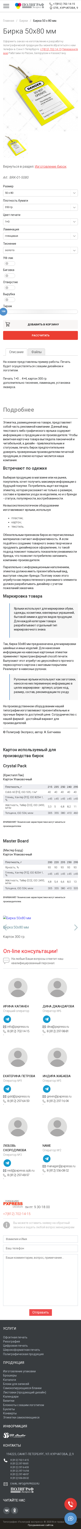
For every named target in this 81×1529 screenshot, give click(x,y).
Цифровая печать (15, 1345)
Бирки (24, 20)
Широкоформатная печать (21, 1349)
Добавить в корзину (43, 324)
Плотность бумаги (15, 200)
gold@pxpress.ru (18, 1096)
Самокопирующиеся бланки (22, 1388)
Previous (5, 927)
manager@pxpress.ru (61, 1166)
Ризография (11, 1341)
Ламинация (11, 229)
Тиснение (9, 243)
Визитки (8, 1400)
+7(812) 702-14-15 (64, 3)
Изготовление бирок (50, 166)
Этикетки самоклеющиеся (21, 1417)
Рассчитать (40, 335)
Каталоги (9, 1379)
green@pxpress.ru (59, 1096)
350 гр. (9, 207)
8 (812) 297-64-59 (18, 1101)
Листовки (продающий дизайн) (24, 1392)
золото (10, 250)
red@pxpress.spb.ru (20, 1170)
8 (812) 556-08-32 (58, 1170)
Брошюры (10, 1375)
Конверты (10, 1413)
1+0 (7, 221)
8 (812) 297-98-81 (58, 1031)
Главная (8, 20)
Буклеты (9, 1409)
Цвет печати (11, 215)
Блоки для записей (16, 1384)
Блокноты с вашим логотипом (23, 1405)
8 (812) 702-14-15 (18, 1031)
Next (76, 927)
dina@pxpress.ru (58, 1027)
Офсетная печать (15, 1337)
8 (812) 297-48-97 (18, 1175)
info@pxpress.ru (18, 1027)
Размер (8, 186)
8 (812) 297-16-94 (58, 1101)
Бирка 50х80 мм (16, 927)
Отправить (40, 1312)
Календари (10, 1396)
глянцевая (11, 235)
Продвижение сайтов (40, 1525)
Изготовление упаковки (19, 1371)
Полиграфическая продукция (23, 1354)
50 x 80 (9, 192)
